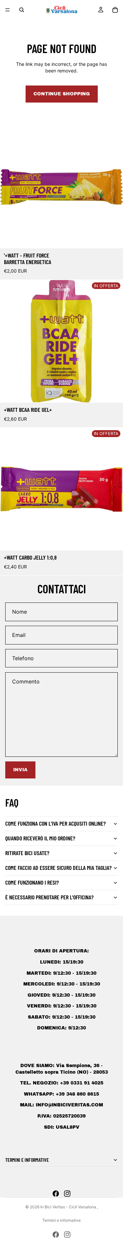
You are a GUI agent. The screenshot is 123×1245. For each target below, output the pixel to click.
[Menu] (7, 9)
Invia (20, 769)
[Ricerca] (21, 10)
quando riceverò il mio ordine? (40, 838)
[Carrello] (115, 10)
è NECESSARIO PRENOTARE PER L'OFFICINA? (49, 897)
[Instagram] (67, 1193)
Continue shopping (61, 93)
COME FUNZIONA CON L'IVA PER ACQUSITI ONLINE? (55, 823)
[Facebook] (56, 1193)
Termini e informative (61, 1220)
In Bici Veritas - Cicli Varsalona (68, 1206)
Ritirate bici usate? (27, 852)
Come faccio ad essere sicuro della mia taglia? (58, 867)
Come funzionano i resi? (32, 882)
